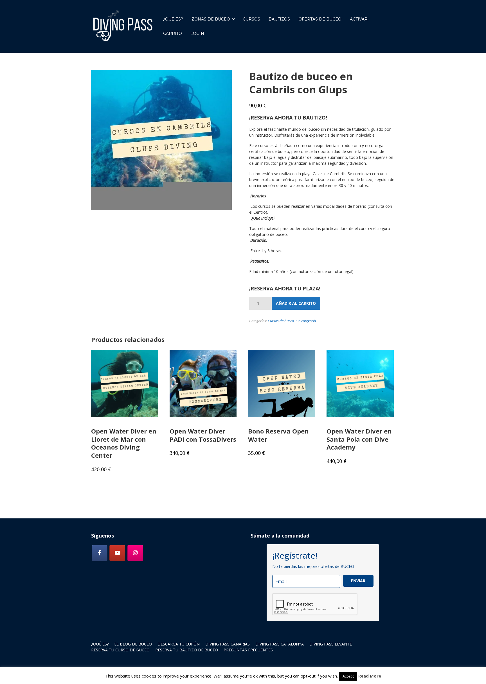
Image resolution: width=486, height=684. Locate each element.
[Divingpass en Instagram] (135, 553)
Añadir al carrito (296, 303)
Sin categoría (306, 320)
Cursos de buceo (281, 320)
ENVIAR (358, 580)
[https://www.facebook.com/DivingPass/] (99, 553)
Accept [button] (348, 676)
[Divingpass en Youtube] (117, 553)
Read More (369, 676)
